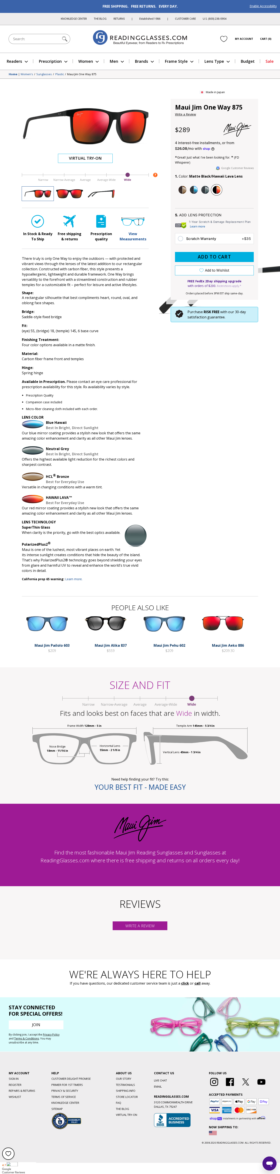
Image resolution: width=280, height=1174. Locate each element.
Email (158, 1086)
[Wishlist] (223, 38)
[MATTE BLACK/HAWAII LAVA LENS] (216, 190)
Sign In (14, 1079)
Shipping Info (125, 1091)
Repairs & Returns (22, 1091)
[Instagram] (214, 1086)
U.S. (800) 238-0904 (214, 19)
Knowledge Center (74, 19)
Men (114, 61)
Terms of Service (63, 1097)
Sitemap (57, 1109)
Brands (141, 61)
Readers (14, 61)
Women (85, 61)
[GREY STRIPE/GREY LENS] (205, 190)
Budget (248, 61)
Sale (270, 61)
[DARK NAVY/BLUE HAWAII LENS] (194, 190)
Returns (119, 19)
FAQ (118, 1103)
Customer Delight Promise (71, 1079)
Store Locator (127, 1097)
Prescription (50, 61)
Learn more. (73, 579)
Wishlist (15, 1097)
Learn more (197, 226)
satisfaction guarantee (206, 317)
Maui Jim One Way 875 (81, 74)
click (185, 983)
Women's (27, 74)
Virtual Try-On (85, 158)
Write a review (140, 925)
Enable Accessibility (263, 6)
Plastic (59, 74)
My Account (244, 39)
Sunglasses (44, 74)
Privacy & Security (64, 1091)
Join (36, 1024)
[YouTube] (261, 1086)
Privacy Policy (51, 1034)
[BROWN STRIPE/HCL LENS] (182, 190)
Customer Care (185, 19)
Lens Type (214, 61)
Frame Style (176, 61)
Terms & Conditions (26, 1038)
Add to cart (214, 257)
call (197, 983)
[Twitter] (245, 1086)
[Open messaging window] (269, 1164)
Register (15, 1085)
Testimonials (125, 1085)
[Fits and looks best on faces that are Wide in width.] (85, 181)
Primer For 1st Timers (67, 1085)
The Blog (100, 19)
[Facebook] (230, 1086)
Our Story (123, 1079)
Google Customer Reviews (237, 168)
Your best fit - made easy (140, 787)
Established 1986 (149, 19)
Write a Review (185, 114)
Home (13, 74)
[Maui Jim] (237, 130)
